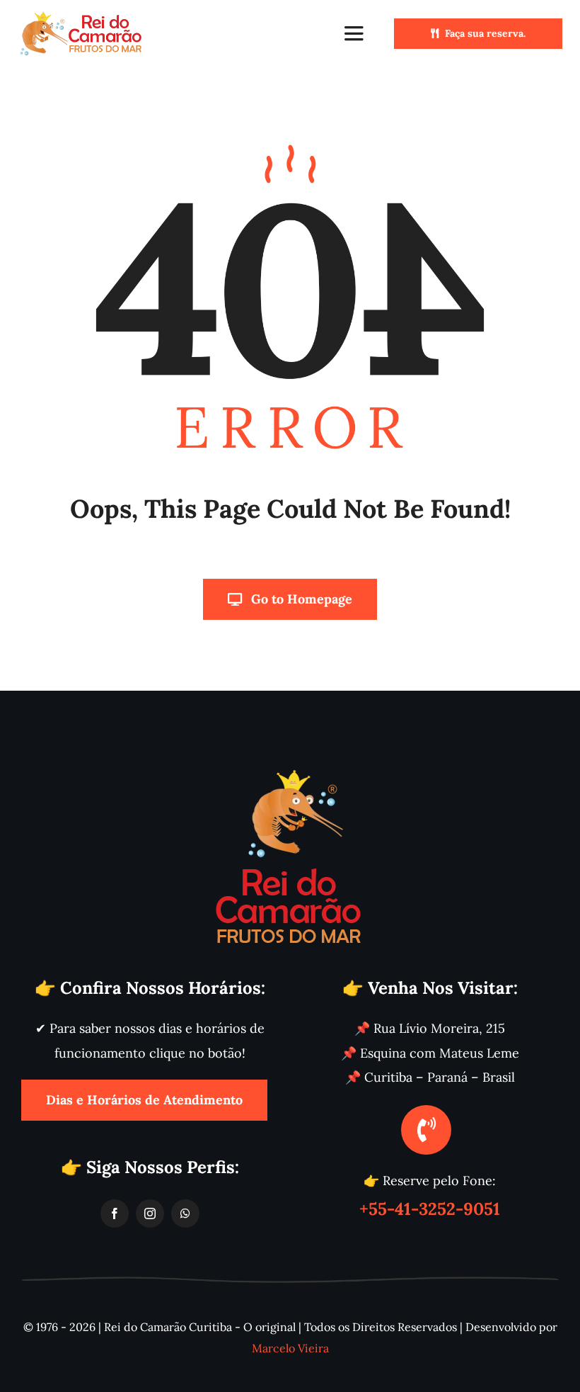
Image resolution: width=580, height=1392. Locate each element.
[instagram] (150, 1213)
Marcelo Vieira (290, 1348)
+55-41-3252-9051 (429, 1209)
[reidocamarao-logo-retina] (81, 17)
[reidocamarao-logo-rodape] (290, 767)
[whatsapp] (185, 1213)
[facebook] (114, 1213)
